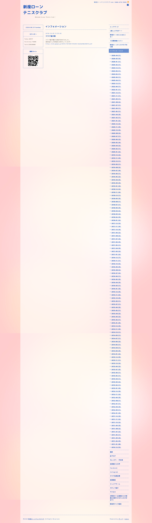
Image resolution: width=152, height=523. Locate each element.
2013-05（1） (116, 376)
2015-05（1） (116, 310)
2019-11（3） (116, 158)
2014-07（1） (116, 338)
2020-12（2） (116, 124)
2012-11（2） (116, 394)
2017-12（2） (116, 223)
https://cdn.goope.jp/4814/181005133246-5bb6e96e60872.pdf (69, 44)
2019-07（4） (116, 170)
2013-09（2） (116, 366)
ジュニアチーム (115, 484)
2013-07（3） (116, 369)
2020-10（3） (116, 130)
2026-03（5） (116, 58)
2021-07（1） (116, 105)
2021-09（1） (116, 99)
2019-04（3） (116, 180)
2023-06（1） (116, 77)
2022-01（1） (116, 90)
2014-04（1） (116, 348)
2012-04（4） (116, 407)
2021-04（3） (116, 114)
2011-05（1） (116, 435)
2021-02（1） (116, 118)
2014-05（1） (116, 345)
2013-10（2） (116, 363)
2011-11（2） (116, 419)
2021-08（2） (116, 102)
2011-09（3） (116, 425)
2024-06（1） (116, 71)
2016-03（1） (116, 285)
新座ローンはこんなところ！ (118, 36)
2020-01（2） (116, 152)
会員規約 (113, 480)
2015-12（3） (116, 292)
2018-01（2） (116, 220)
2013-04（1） (116, 379)
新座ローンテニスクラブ (36, 519)
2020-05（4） (116, 142)
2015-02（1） (116, 320)
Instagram (114, 472)
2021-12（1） (116, 93)
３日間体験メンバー (116, 41)
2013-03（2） (116, 382)
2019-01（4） (116, 186)
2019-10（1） (116, 161)
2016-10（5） (116, 264)
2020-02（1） (116, 149)
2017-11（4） (116, 226)
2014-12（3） (116, 326)
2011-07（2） (116, 432)
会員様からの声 (115, 464)
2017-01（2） (116, 254)
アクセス (113, 492)
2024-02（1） (116, 74)
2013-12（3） (116, 357)
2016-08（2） (116, 270)
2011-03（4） (116, 438)
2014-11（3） (116, 329)
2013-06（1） (116, 373)
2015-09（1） (116, 301)
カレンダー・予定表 (116, 460)
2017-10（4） (116, 229)
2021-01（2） (116, 121)
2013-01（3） (116, 388)
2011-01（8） (116, 444)
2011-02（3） (116, 441)
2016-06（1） (116, 276)
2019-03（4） (116, 183)
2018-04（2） (116, 211)
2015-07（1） (116, 304)
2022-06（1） (116, 86)
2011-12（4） (116, 416)
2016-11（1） (116, 261)
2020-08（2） (116, 133)
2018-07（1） (116, 205)
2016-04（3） (116, 282)
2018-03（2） (116, 214)
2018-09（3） (116, 198)
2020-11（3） (116, 127)
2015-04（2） (116, 313)
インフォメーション (116, 51)
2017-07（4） (116, 239)
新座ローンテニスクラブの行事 (118, 46)
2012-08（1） (116, 400)
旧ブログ (113, 456)
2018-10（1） (116, 195)
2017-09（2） (116, 233)
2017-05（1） (116, 245)
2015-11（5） (116, 295)
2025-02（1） (116, 65)
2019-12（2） (116, 155)
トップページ (114, 27)
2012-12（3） (116, 391)
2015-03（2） (116, 317)
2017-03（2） (116, 251)
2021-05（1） (116, 111)
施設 (111, 452)
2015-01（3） (116, 323)
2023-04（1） (116, 80)
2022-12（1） (116, 83)
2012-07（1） (116, 404)
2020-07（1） (116, 136)
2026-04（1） (116, 55)
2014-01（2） (116, 354)
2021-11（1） (116, 96)
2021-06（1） (116, 108)
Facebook (113, 468)
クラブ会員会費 (115, 476)
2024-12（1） (116, 68)
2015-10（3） (116, 298)
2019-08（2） (116, 167)
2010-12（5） (116, 447)
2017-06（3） (116, 242)
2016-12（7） (116, 257)
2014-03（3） (116, 351)
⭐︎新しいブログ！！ (116, 31)
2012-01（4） (116, 413)
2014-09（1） (116, 335)
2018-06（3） (116, 208)
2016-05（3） (116, 279)
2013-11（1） (116, 360)
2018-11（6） (116, 192)
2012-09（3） (116, 397)
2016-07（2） (116, 273)
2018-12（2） (116, 189)
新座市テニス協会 (116, 504)
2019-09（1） (116, 164)
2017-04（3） (116, 248)
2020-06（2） (116, 139)
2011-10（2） (116, 422)
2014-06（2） (116, 341)
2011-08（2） (116, 428)
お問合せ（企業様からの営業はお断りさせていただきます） (118, 498)
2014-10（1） (116, 332)
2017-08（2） (116, 236)
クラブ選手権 (51, 36)
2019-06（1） (116, 173)
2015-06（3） (116, 307)
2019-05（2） (116, 177)
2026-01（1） (116, 62)
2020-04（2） (116, 145)
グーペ (121, 519)
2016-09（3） (116, 267)
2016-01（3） (116, 289)
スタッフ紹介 (114, 488)
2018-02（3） (116, 217)
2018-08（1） (116, 201)
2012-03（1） (116, 410)
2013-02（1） (116, 385)
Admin (127, 519)
